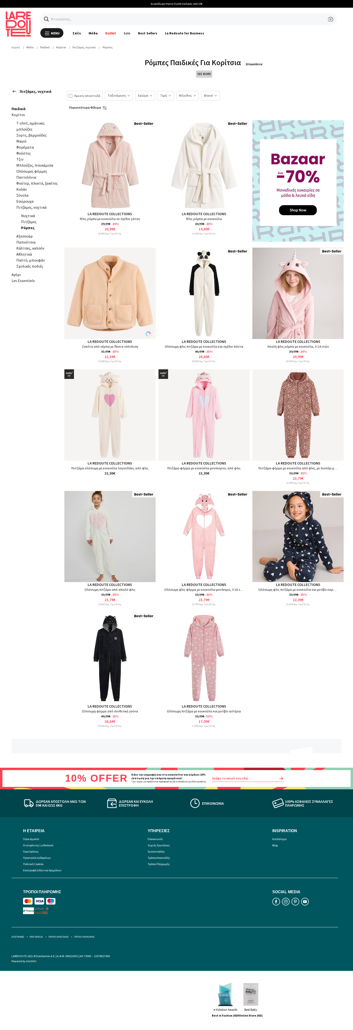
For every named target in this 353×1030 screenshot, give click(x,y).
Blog (275, 845)
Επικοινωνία (155, 839)
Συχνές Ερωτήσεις (159, 845)
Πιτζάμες (29, 221)
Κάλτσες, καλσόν (30, 248)
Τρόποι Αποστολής (159, 858)
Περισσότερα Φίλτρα (85, 107)
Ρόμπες (28, 227)
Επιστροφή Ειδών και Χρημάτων (42, 870)
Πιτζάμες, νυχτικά (35, 91)
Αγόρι (16, 274)
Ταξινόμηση (117, 95)
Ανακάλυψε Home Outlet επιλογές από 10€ (176, 4)
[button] (46, 19)
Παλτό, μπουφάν (30, 260)
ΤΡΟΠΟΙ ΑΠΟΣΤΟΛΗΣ (58, 936)
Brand (208, 95)
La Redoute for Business (184, 33)
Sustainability (156, 851)
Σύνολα (22, 195)
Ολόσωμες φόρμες (31, 171)
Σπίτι (77, 33)
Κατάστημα (279, 839)
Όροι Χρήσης (31, 851)
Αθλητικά (24, 254)
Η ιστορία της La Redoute (38, 845)
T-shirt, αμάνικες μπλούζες (30, 126)
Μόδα (93, 33)
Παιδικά (18, 108)
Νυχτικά (28, 215)
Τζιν (20, 159)
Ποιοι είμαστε (31, 839)
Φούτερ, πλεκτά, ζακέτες (37, 183)
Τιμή (163, 95)
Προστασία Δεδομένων (37, 858)
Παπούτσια (26, 242)
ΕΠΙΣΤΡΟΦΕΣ (18, 936)
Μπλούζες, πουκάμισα (34, 165)
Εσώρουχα (25, 201)
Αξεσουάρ (24, 236)
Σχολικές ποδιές (29, 266)
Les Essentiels (23, 280)
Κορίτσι (18, 114)
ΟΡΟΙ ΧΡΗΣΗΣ (36, 936)
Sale (127, 33)
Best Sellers (147, 33)
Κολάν (21, 189)
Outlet (110, 33)
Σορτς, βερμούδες (31, 135)
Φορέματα (25, 147)
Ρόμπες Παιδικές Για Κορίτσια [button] (193, 62)
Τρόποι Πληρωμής (159, 864)
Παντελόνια (26, 177)
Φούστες (23, 153)
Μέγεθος (185, 95)
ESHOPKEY (31, 961)
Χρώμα (143, 95)
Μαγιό (21, 141)
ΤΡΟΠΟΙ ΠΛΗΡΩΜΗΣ (84, 936)
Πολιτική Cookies (33, 864)
